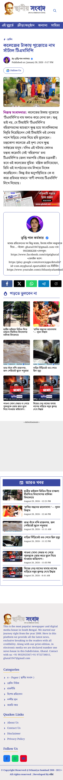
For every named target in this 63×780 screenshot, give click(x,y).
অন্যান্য (42, 25)
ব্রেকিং (9, 39)
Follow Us (15, 70)
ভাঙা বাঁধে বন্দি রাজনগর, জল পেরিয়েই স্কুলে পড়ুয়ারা (16, 369)
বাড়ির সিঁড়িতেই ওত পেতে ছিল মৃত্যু (45, 369)
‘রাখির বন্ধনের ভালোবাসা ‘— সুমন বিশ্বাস (44, 331)
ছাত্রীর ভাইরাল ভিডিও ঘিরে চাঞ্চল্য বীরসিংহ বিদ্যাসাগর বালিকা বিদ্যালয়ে (15, 332)
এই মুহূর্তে (8, 25)
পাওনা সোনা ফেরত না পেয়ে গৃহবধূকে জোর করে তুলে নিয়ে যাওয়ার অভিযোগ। (16, 406)
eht (51, 774)
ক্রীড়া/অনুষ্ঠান (25, 25)
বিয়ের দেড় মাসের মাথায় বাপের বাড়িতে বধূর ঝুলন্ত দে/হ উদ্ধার (45, 406)
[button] (55, 11)
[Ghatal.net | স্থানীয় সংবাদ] (25, 8)
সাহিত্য (55, 25)
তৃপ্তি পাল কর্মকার (22, 59)
